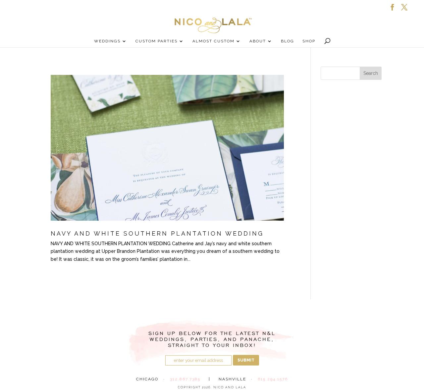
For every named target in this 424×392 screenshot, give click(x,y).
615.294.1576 (273, 379)
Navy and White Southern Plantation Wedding (157, 233)
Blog (287, 41)
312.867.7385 (185, 379)
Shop (308, 41)
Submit (246, 360)
